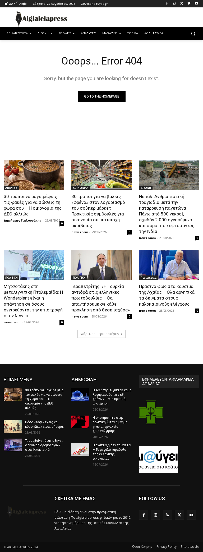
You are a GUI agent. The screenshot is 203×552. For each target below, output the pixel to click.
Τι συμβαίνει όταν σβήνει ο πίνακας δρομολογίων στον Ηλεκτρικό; (44, 445)
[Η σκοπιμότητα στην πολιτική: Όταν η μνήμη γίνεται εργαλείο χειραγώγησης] (80, 422)
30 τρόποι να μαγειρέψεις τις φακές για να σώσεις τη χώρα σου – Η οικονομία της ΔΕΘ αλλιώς (33, 205)
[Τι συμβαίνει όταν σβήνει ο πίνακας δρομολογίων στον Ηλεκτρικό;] (13, 445)
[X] (182, 4)
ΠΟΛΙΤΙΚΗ (11, 277)
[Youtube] (196, 4)
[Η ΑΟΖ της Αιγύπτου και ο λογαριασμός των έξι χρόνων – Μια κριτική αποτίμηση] (80, 394)
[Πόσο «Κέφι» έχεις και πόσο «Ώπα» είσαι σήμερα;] (13, 426)
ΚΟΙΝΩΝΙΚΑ (80, 188)
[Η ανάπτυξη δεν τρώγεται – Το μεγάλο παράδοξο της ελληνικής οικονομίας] (80, 449)
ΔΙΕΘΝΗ (146, 188)
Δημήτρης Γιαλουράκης (22, 220)
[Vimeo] (189, 4)
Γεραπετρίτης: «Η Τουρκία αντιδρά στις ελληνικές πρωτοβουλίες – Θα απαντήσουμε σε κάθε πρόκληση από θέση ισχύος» (100, 298)
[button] (193, 33)
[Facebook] (167, 4)
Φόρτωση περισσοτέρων (99, 334)
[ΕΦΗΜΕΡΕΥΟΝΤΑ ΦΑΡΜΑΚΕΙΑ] (151, 417)
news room (79, 232)
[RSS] (167, 515)
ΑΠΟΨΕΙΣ (11, 188)
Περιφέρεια (148, 277)
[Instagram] (174, 4)
